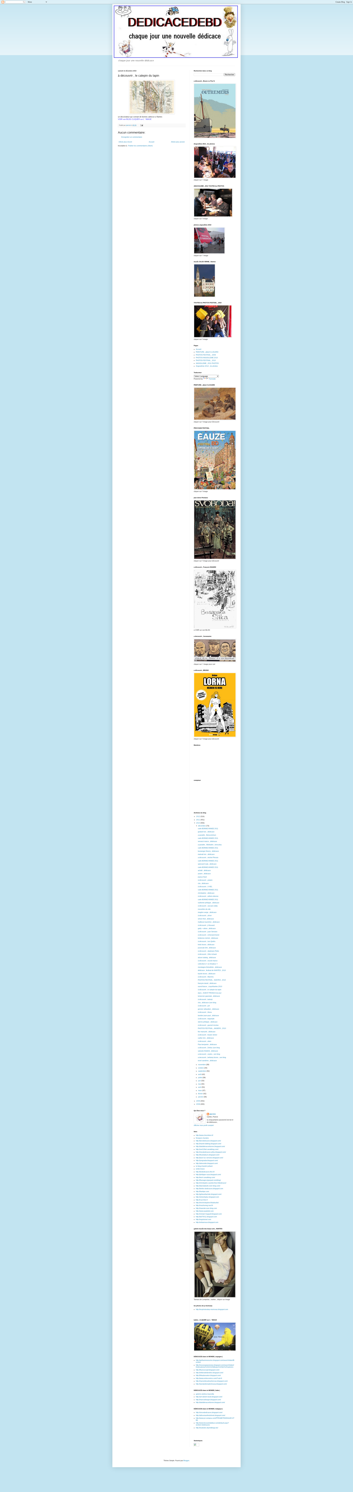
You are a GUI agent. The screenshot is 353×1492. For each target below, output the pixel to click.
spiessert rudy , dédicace (207, 864)
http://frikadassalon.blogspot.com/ (208, 1375)
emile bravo (200, 1169)
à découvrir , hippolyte (206, 1019)
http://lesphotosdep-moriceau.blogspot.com (212, 1309)
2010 (198, 823)
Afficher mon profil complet (204, 1125)
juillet (200, 1078)
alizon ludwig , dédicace (207, 958)
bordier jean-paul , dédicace (208, 1016)
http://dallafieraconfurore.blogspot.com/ (210, 1146)
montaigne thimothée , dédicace (210, 967)
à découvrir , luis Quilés (206, 941)
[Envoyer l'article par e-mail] (141, 125)
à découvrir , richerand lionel (208, 935)
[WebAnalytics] (196, 1446)
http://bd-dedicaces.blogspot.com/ (208, 1141)
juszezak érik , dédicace (207, 948)
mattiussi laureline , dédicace (209, 922)
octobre (201, 1068)
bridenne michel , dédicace (208, 938)
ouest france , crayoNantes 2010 (210, 986)
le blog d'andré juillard (204, 1166)
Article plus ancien (178, 142)
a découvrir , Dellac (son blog (209, 1048)
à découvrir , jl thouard (206, 925)
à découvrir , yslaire (205, 880)
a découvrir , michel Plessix (208, 857)
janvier (201, 1097)
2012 (198, 816)
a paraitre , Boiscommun (207, 835)
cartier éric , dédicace (206, 1038)
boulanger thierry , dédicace (208, 851)
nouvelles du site (204, 909)
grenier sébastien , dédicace (208, 1009)
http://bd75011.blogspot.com (206, 1217)
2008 (198, 1104)
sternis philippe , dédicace (207, 1022)
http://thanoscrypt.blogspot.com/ (207, 1370)
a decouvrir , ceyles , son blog (209, 1054)
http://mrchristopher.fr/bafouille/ (207, 1203)
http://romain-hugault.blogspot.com (209, 1214)
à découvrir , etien (204, 1041)
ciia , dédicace (203, 883)
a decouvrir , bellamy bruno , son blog (212, 1057)
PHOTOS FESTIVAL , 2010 (206, 360)
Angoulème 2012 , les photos (207, 366)
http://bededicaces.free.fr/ (205, 1172)
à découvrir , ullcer (205, 916)
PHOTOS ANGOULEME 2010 (207, 358)
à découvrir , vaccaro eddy (208, 906)
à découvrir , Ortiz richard (207, 954)
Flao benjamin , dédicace (207, 1044)
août (200, 1074)
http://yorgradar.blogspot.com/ (207, 1160)
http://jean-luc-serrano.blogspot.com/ (209, 1158)
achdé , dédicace (204, 870)
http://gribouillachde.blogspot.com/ (208, 1194)
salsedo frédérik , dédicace (208, 1051)
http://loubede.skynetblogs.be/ (207, 1428)
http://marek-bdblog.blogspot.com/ (208, 1144)
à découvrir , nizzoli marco (207, 961)
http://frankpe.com (202, 1191)
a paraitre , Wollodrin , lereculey (210, 845)
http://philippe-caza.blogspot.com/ (208, 1175)
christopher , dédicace (206, 893)
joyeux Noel (202, 877)
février (200, 1094)
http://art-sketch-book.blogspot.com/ (209, 1397)
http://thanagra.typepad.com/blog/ (208, 1180)
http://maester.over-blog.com (206, 1208)
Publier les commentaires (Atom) (140, 146)
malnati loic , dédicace (206, 854)
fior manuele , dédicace (206, 1032)
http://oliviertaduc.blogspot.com (207, 1197)
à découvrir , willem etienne (208, 896)
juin (199, 1081)
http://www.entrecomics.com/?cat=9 (209, 1378)
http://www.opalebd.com (205, 1211)
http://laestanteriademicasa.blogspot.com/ (211, 1384)
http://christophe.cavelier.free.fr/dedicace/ (211, 1183)
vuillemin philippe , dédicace (208, 903)
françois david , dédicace (207, 983)
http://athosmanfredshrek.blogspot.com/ (210, 1415)
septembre (202, 1071)
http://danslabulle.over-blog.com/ (208, 1186)
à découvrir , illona (205, 1012)
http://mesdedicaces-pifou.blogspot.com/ (211, 1152)
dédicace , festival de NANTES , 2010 (212, 970)
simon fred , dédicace (206, 919)
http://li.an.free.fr (202, 1200)
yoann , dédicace (204, 874)
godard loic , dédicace (206, 832)
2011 (198, 820)
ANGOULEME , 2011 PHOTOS (207, 363)
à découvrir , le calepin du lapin (209, 990)
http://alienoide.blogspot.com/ (207, 1163)
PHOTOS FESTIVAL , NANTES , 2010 (212, 980)
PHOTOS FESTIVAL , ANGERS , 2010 (212, 1028)
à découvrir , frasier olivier (207, 1035)
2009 (198, 1101)
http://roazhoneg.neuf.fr (204, 1205)
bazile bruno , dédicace (206, 974)
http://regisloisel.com (203, 1219)
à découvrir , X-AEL (205, 887)
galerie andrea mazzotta (205, 1394)
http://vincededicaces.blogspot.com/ (209, 1412)
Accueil (151, 142)
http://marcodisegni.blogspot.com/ (208, 1400)
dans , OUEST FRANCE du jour (209, 993)
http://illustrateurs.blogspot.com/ (207, 1155)
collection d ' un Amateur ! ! (208, 964)
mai (199, 1084)
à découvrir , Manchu (206, 977)
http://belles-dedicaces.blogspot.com (209, 1189)
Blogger (186, 1461)
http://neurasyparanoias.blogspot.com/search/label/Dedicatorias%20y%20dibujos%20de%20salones (215, 1366)
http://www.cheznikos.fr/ (204, 1135)
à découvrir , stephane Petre (208, 951)
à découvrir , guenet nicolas (208, 1025)
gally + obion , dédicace (207, 928)
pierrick (213, 1114)
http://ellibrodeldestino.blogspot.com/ (209, 1373)
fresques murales (202, 1138)
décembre (202, 826)
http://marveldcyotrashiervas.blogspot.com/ (212, 1381)
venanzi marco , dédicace (207, 841)
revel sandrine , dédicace (207, 1061)
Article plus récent (125, 142)
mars (200, 1090)
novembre (202, 1065)
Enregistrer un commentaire (131, 137)
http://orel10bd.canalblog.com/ (207, 1149)
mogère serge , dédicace (207, 912)
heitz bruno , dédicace (206, 945)
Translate (212, 379)
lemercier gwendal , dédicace (209, 996)
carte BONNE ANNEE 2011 (208, 829)
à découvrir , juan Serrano (207, 932)
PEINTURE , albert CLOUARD (207, 352)
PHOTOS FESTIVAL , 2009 (206, 355)
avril (200, 1087)
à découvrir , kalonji (205, 999)
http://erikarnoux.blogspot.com (207, 1222)
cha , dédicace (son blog (207, 1003)
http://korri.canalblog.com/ (205, 1177)
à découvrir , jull (204, 1006)
